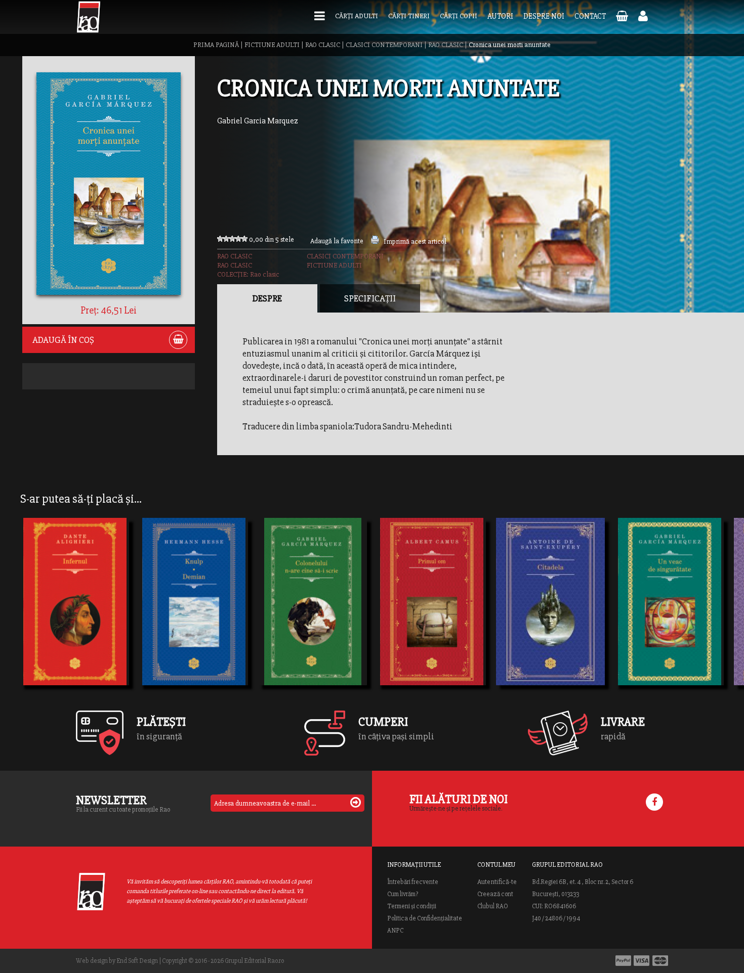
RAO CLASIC (322, 44)
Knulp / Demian (180, 616)
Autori (500, 16)
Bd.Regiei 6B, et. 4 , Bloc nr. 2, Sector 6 (582, 882)
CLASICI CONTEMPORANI (384, 44)
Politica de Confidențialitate (424, 918)
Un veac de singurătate (669, 616)
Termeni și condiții (411, 906)
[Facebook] (654, 802)
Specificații (370, 298)
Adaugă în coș (63, 339)
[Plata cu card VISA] (642, 960)
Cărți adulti (356, 16)
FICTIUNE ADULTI (272, 44)
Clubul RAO (492, 906)
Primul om (406, 598)
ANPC (395, 930)
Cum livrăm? (402, 894)
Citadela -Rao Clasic (545, 616)
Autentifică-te (497, 882)
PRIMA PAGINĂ (216, 44)
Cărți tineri (409, 16)
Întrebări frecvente (412, 882)
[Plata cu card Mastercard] (660, 960)
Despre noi (543, 16)
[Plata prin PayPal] (623, 960)
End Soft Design (137, 961)
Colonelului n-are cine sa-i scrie (312, 616)
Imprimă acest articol (415, 241)
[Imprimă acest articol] (375, 241)
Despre (267, 298)
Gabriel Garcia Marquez (257, 121)
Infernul (45, 616)
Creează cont (495, 894)
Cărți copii (458, 16)
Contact (590, 16)
